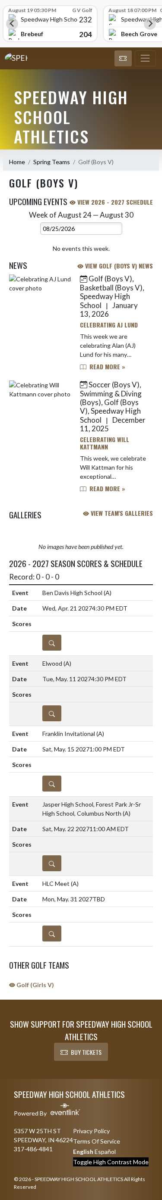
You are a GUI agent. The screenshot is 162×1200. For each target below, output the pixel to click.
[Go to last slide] (12, 24)
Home (17, 161)
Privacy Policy (91, 1131)
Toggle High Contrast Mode (111, 1162)
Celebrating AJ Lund (109, 324)
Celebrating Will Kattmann (104, 443)
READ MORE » (106, 366)
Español (105, 1151)
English (83, 1151)
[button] (123, 58)
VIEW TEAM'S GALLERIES (121, 512)
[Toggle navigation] (145, 58)
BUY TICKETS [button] (86, 1052)
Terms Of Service (96, 1141)
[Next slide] (150, 24)
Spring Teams (51, 161)
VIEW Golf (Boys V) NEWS (118, 265)
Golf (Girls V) (34, 984)
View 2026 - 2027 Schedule (114, 201)
